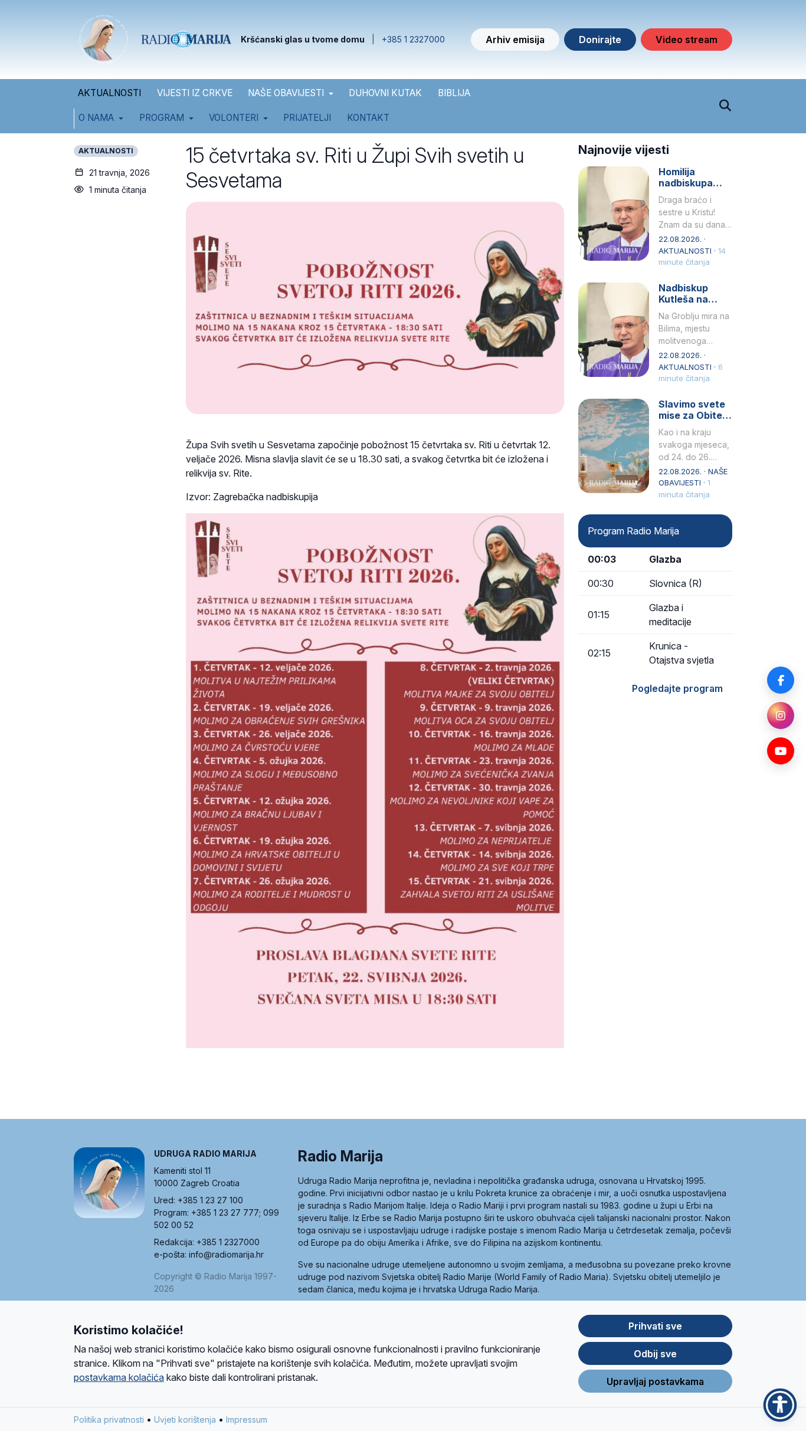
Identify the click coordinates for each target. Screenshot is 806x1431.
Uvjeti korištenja (185, 1419)
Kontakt (368, 117)
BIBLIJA (454, 93)
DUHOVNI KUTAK (385, 93)
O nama (96, 117)
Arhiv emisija (515, 39)
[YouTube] (780, 750)
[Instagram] (780, 715)
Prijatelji (307, 117)
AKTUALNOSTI (109, 93)
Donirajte (600, 39)
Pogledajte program (677, 688)
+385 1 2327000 (413, 39)
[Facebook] (780, 680)
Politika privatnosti (109, 1419)
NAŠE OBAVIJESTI (286, 93)
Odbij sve (655, 1354)
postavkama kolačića (119, 1377)
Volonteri (233, 117)
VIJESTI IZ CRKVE (194, 93)
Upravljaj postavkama (655, 1381)
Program (161, 117)
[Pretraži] (724, 106)
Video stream (686, 39)
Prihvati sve (655, 1326)
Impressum (246, 1419)
